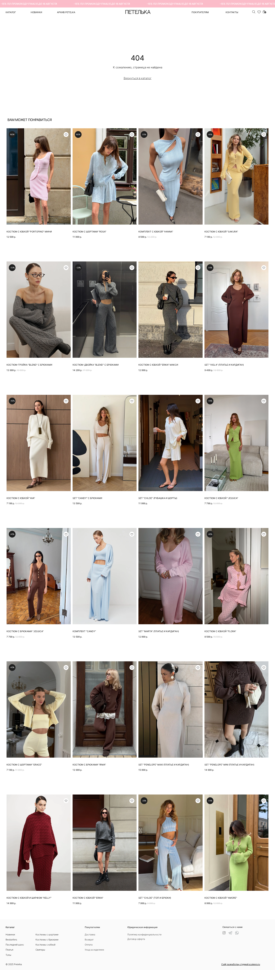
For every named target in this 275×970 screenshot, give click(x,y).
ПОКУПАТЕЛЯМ (200, 12)
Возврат (89, 939)
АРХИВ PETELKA (66, 12)
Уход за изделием (94, 949)
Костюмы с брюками (47, 939)
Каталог (11, 12)
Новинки (36, 12)
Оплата (89, 944)
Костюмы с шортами (47, 934)
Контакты (232, 12)
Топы (8, 955)
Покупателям (92, 927)
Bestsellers (11, 939)
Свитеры (40, 949)
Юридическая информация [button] (142, 927)
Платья (9, 949)
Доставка (90, 934)
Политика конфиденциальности (144, 934)
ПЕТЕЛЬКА (137, 12)
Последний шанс (15, 944)
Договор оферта (136, 939)
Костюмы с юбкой (45, 944)
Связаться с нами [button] (232, 927)
